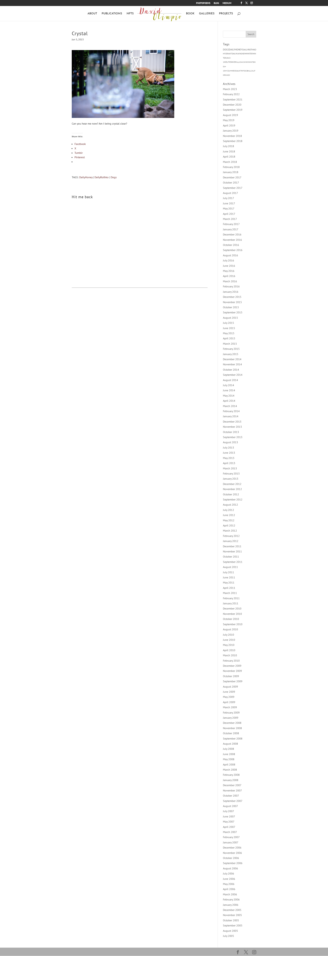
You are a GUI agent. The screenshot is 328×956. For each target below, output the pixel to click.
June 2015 (229, 328)
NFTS (130, 13)
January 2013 (230, 478)
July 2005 (228, 936)
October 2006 (231, 858)
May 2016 (228, 271)
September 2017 (232, 187)
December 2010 (232, 608)
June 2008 (229, 754)
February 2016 (231, 286)
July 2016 (228, 260)
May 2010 (228, 645)
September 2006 (232, 863)
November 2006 (232, 853)
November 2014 (232, 364)
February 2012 (231, 536)
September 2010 (232, 624)
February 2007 (231, 837)
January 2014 (230, 416)
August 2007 (230, 806)
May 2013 (228, 458)
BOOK (190, 13)
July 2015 (228, 322)
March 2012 (230, 530)
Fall (237, 62)
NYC (226, 71)
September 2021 (232, 99)
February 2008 (231, 774)
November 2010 (232, 613)
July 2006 (228, 873)
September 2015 (232, 312)
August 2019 (230, 115)
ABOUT (92, 13)
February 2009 (231, 712)
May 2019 (228, 120)
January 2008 (230, 780)
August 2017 (230, 193)
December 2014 (232, 359)
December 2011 (232, 546)
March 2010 (230, 655)
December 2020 (232, 104)
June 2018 (229, 151)
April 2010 (229, 650)
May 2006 (228, 884)
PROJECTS (226, 13)
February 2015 (231, 348)
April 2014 (229, 400)
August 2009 (230, 686)
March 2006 (230, 894)
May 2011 (228, 582)
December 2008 (232, 722)
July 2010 (228, 634)
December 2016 (232, 234)
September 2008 (232, 738)
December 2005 (232, 910)
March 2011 (230, 593)
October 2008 (231, 733)
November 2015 (232, 302)
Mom (247, 62)
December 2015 (232, 297)
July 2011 (228, 572)
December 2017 (232, 177)
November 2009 (232, 671)
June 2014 (229, 390)
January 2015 (230, 354)
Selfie (228, 62)
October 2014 (231, 369)
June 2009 (229, 691)
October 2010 (231, 619)
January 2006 (230, 904)
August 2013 (230, 442)
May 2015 (228, 333)
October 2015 (231, 307)
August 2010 (230, 629)
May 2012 (228, 520)
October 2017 (231, 182)
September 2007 (232, 801)
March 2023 (230, 89)
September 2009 (232, 681)
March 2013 (230, 468)
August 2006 (230, 868)
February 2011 (231, 598)
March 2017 (230, 219)
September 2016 (232, 250)
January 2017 (230, 229)
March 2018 (230, 162)
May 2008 (228, 759)
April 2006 (229, 889)
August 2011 (230, 567)
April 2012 (229, 525)
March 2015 (230, 343)
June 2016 (229, 265)
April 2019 (229, 125)
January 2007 (230, 842)
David (233, 62)
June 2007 (229, 816)
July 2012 (228, 510)
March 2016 (230, 281)
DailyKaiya (236, 53)
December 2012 (232, 484)
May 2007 (228, 821)
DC (229, 75)
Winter (249, 53)
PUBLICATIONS (112, 13)
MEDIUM (227, 3)
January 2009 (230, 717)
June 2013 (229, 452)
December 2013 (232, 421)
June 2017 (229, 203)
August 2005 (230, 930)
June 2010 (229, 639)
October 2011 (231, 556)
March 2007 (230, 832)
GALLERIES (206, 13)
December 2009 (232, 665)
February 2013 (231, 473)
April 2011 (229, 587)
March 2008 (230, 769)
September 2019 (232, 109)
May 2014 (228, 395)
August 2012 (230, 504)
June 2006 (229, 878)
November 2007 (232, 790)
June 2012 (229, 515)
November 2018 (232, 136)
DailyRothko (101, 177)
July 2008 (228, 748)
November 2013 (232, 426)
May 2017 (228, 208)
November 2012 (232, 489)
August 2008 (230, 743)
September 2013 (232, 437)
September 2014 (232, 374)
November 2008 (232, 728)
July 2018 (228, 146)
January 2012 (230, 541)
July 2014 (228, 385)
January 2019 (230, 130)
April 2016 (229, 276)
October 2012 (231, 494)
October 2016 (231, 245)
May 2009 (228, 697)
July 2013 (228, 447)
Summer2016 (233, 71)
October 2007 (231, 795)
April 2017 (229, 213)
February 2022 (231, 94)
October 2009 (231, 676)
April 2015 (229, 338)
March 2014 (230, 406)
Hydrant (227, 53)
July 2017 (228, 198)
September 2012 (232, 499)
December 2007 (232, 785)
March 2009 (230, 707)
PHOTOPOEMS (203, 3)
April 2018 (229, 156)
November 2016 (232, 239)
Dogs (114, 177)
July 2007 (228, 811)
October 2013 (231, 432)
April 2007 (229, 827)
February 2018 (231, 167)
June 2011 (229, 577)
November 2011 (232, 551)
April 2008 (229, 764)
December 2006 (232, 847)
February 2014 (231, 411)
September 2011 (232, 562)
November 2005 (232, 915)
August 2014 (230, 380)
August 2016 (230, 255)
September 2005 (232, 925)
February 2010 (231, 660)
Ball (249, 71)
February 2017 (231, 224)
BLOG (216, 3)
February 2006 (231, 899)
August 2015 (230, 317)
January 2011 (230, 603)
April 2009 (229, 702)
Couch (242, 62)
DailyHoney (85, 177)
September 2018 (232, 141)
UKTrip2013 (242, 71)
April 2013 (229, 463)
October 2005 (231, 920)
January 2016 (230, 291)
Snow (243, 53)
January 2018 (230, 172)
